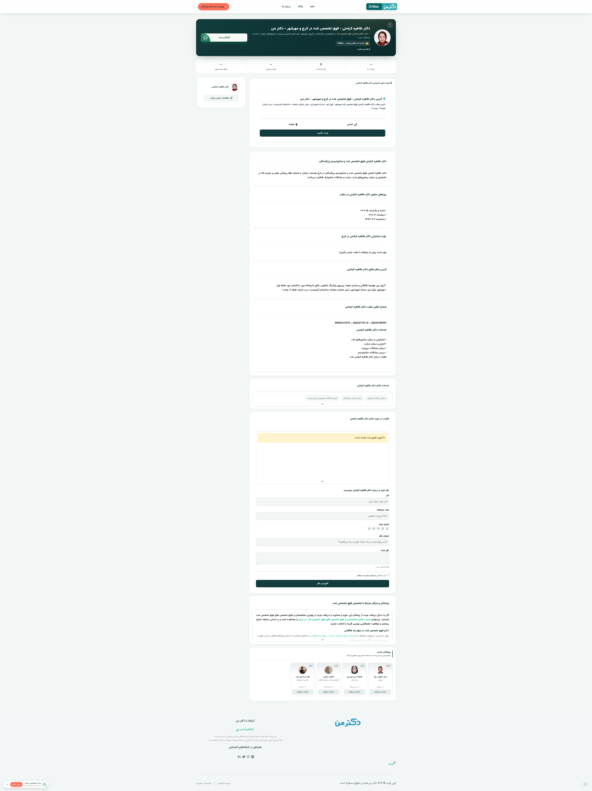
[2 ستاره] (383, 529)
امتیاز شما (384, 524)
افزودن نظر (322, 583)
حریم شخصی (223, 783)
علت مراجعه (383, 510)
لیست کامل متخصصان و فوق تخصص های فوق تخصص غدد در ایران (334, 620)
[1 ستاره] (387, 529)
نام (387, 496)
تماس (350, 124)
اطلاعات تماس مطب (219, 98)
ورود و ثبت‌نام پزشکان (212, 7)
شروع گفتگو (16, 784)
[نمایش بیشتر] (322, 404)
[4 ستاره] (374, 529)
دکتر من (372, 783)
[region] (322, 680)
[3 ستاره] (378, 529)
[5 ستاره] (369, 529)
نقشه (291, 124)
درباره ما (286, 7)
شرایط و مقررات (369, 575)
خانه (312, 7)
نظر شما (385, 550)
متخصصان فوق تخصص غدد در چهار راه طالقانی (334, 636)
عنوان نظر (384, 536)
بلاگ (300, 7)
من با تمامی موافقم (371, 575)
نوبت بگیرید (322, 133)
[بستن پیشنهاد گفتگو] (7, 784)
